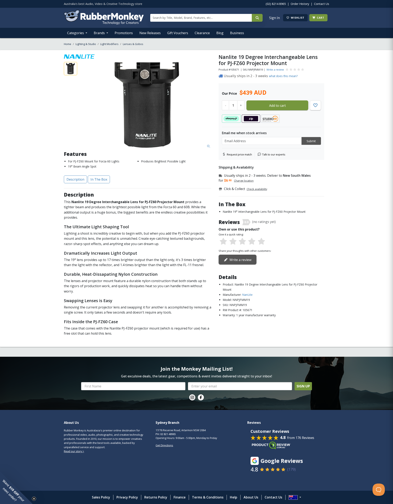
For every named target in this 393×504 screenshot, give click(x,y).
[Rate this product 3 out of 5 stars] (242, 241)
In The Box (98, 179)
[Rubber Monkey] (104, 23)
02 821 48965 (168, 434)
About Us (251, 497)
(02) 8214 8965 (276, 4)
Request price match (239, 154)
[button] (16, 487)
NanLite (247, 295)
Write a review (275, 69)
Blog (220, 33)
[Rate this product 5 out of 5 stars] (261, 241)
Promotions (124, 33)
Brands (100, 33)
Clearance (202, 33)
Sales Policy (101, 497)
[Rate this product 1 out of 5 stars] (223, 241)
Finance (180, 497)
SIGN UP (303, 386)
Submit (311, 141)
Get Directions (164, 445)
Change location (244, 180)
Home (67, 44)
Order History (300, 4)
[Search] (257, 18)
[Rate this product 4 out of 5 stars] (251, 241)
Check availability (257, 189)
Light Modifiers (109, 44)
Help (233, 497)
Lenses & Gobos (133, 44)
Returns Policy (155, 497)
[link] (192, 397)
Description (75, 179)
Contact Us (321, 4)
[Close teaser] (34, 499)
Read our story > (74, 451)
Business (237, 33)
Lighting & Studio (86, 44)
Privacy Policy (127, 497)
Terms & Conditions (208, 497)
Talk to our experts (273, 154)
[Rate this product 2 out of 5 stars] (232, 241)
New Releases (150, 33)
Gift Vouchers (177, 33)
